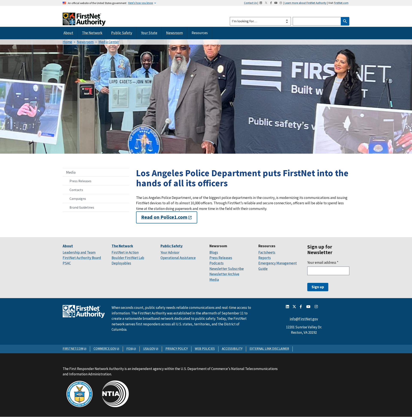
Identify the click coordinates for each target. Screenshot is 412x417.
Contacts (76, 190)
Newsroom (174, 32)
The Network (92, 32)
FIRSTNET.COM (73, 349)
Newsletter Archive (224, 274)
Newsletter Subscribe (226, 268)
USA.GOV (149, 349)
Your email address (322, 262)
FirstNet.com (341, 3)
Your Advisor (170, 252)
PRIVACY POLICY (176, 349)
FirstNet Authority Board (82, 257)
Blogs (213, 252)
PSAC (67, 263)
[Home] (84, 22)
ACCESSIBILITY (232, 349)
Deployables (121, 263)
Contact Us (250, 3)
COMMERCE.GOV (105, 349)
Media (71, 172)
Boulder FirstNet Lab (128, 257)
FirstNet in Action (125, 252)
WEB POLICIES (205, 349)
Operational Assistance (178, 257)
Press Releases (80, 181)
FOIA (129, 349)
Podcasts (216, 263)
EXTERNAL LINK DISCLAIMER (269, 349)
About (68, 32)
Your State (149, 32)
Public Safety (121, 32)
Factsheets (266, 252)
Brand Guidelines (82, 207)
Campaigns (78, 198)
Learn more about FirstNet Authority (305, 3)
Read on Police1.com (164, 217)
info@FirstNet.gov (304, 319)
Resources (200, 32)
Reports (264, 257)
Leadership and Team (79, 252)
